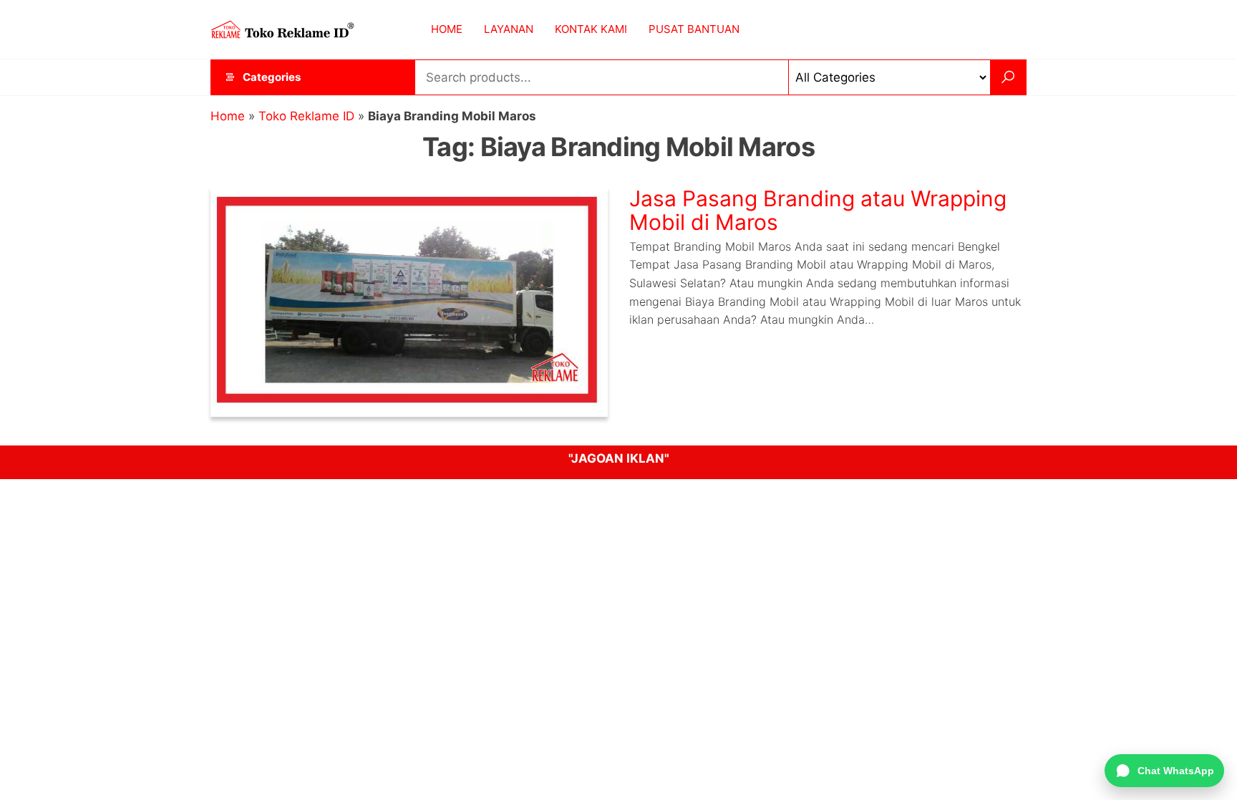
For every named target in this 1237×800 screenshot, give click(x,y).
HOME (446, 29)
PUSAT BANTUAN (694, 29)
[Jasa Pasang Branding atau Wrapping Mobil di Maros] (409, 301)
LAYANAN (508, 29)
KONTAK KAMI (591, 29)
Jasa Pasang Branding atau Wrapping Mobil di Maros (817, 210)
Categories (272, 77)
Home (227, 116)
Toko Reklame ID (306, 116)
